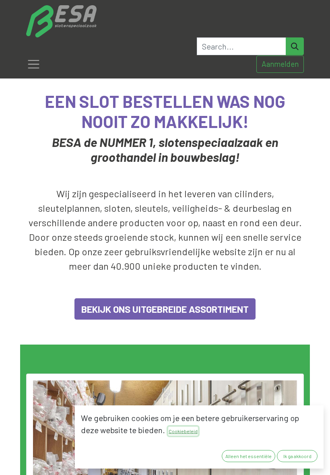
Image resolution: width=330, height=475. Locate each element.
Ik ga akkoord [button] (297, 456)
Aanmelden (280, 63)
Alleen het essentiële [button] (248, 456)
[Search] (295, 46)
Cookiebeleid (183, 431)
